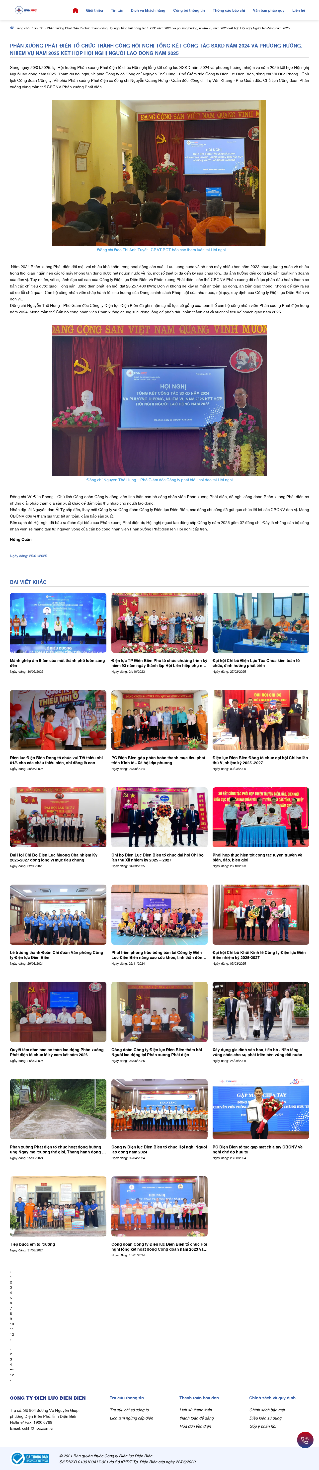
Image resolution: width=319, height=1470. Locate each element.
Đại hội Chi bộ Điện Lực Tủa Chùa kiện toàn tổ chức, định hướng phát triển (256, 663)
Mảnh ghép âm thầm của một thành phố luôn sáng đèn (57, 663)
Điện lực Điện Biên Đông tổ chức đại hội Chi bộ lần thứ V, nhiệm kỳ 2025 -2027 (260, 760)
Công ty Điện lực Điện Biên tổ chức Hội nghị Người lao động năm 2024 (159, 1149)
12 (12, 1334)
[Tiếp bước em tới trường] (58, 1206)
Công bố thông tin (189, 9)
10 (12, 1323)
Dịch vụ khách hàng (148, 9)
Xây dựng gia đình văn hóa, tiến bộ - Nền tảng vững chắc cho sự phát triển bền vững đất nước (257, 1052)
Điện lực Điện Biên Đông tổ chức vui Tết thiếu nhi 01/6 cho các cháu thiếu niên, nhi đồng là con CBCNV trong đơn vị (56, 760)
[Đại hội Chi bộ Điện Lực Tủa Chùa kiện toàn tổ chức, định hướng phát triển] (261, 623)
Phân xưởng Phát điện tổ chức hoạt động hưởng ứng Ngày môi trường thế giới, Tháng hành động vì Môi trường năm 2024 (57, 1149)
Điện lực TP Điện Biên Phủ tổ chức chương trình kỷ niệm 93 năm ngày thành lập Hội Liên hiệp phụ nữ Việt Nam (159, 663)
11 (12, 1329)
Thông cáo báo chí (229, 9)
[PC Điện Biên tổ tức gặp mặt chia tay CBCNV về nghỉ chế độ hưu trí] (261, 1109)
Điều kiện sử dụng (265, 1418)
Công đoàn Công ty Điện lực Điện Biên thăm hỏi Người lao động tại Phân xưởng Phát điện (156, 1052)
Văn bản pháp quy (268, 9)
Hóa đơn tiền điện (195, 1426)
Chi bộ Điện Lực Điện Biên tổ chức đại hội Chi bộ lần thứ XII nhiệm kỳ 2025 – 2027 (157, 857)
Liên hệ (298, 9)
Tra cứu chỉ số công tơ (129, 1409)
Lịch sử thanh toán (195, 1409)
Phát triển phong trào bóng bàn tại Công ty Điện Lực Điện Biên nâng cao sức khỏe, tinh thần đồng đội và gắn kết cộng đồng (158, 955)
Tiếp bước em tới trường (32, 1243)
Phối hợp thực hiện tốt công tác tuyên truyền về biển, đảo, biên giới (257, 857)
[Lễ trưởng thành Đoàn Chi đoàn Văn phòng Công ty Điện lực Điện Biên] (58, 915)
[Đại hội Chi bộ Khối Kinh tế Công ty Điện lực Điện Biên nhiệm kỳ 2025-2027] (261, 915)
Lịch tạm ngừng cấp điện (131, 1418)
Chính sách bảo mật (267, 1409)
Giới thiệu (94, 9)
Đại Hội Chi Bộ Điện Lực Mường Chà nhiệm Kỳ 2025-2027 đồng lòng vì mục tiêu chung (53, 857)
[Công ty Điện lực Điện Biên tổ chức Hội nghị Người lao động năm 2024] (159, 1109)
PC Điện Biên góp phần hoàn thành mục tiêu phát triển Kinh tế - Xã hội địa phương (158, 760)
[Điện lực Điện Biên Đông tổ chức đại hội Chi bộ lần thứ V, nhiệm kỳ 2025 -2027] (261, 720)
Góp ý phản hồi (262, 1426)
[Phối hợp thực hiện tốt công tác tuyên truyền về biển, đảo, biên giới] (261, 817)
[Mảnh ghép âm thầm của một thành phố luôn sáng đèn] (58, 623)
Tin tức (117, 9)
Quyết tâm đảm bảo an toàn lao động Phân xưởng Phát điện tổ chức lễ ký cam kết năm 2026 (57, 1052)
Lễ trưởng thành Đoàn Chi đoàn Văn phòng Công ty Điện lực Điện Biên (56, 955)
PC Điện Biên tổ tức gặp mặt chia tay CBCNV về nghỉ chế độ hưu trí (258, 1149)
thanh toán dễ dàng (196, 1418)
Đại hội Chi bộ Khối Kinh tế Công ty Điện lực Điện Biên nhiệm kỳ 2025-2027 (259, 955)
